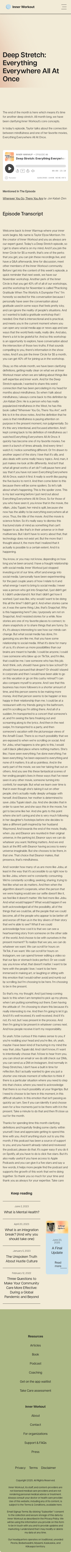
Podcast (35, 1363)
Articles (35, 1345)
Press (35, 1452)
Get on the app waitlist (35, 1382)
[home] (25, 7)
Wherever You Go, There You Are (23, 198)
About (35, 1416)
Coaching (35, 1372)
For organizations (35, 1434)
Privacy (20, 1468)
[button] (64, 6)
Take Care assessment (35, 1391)
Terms (33, 1468)
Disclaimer (48, 1468)
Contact (35, 1425)
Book (35, 1354)
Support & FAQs (35, 1443)
